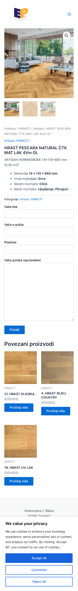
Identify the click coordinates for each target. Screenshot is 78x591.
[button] (66, 35)
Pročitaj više (19, 407)
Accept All (39, 558)
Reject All (39, 581)
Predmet (10, 242)
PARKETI (25, 128)
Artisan (38, 128)
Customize (39, 570)
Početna (10, 128)
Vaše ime (10, 207)
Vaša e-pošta (14, 224)
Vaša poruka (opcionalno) (22, 260)
